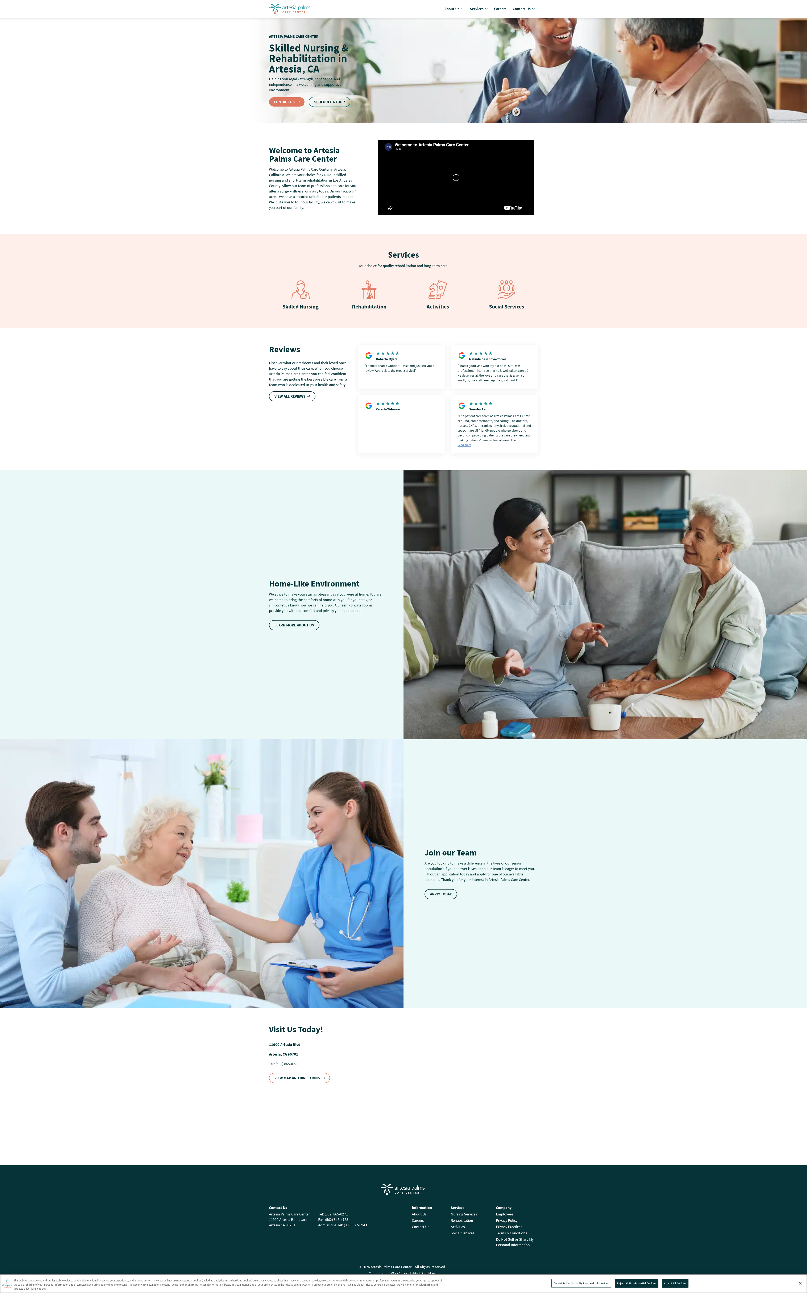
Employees (504, 1214)
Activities (438, 306)
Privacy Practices (509, 1226)
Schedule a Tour (329, 101)
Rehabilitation (369, 306)
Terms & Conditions (511, 1233)
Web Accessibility (404, 1273)
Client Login (378, 1273)
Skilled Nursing (300, 306)
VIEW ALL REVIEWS (289, 396)
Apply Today (441, 894)
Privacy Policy (506, 1220)
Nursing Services (464, 1214)
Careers (418, 1220)
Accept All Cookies (675, 1283)
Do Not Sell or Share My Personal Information (581, 1283)
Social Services (506, 306)
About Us (419, 1214)
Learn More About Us (294, 625)
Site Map (428, 1273)
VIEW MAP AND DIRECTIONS (297, 1078)
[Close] (800, 1283)
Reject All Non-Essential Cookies (636, 1283)
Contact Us (284, 101)
